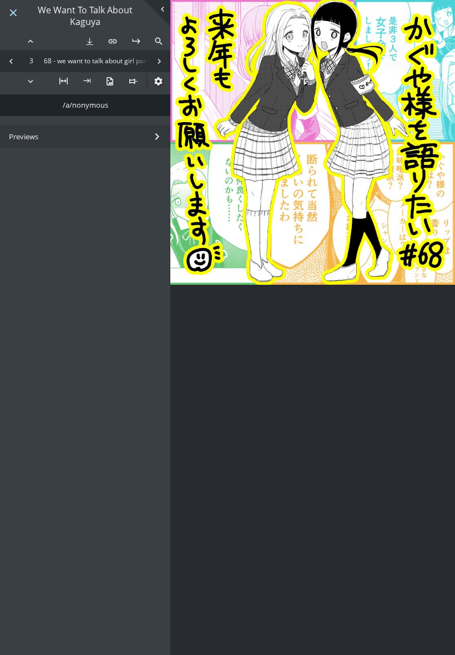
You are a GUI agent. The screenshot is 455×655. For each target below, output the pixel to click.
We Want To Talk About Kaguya (85, 16)
